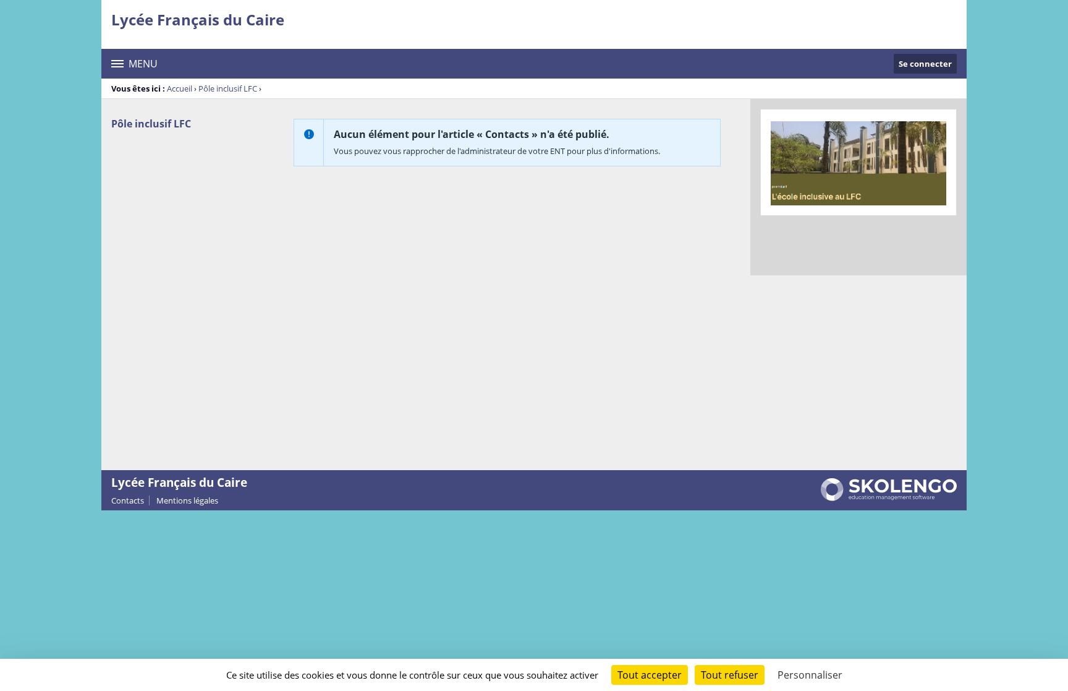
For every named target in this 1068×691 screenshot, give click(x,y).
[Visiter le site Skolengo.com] (889, 498)
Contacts (127, 500)
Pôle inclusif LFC (227, 88)
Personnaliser (810, 675)
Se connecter (925, 63)
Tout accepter (649, 675)
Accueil (179, 88)
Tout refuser (729, 675)
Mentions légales (187, 500)
